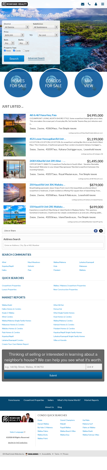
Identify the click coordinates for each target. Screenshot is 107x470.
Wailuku (82, 270)
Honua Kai (58, 309)
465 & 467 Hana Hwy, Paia (43, 115)
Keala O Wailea (8, 313)
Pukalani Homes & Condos (64, 328)
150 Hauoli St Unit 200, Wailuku (48, 206)
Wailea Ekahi (7, 305)
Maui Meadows (34, 262)
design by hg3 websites (17, 442)
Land (27, 51)
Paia (29, 270)
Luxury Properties (9, 289)
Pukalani (57, 270)
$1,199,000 (95, 139)
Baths (20, 40)
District (7, 24)
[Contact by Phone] (89, 4)
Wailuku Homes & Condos (12, 328)
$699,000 (96, 207)
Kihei (4, 262)
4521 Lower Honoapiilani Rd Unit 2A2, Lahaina (48, 139)
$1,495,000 (95, 161)
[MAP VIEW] (89, 82)
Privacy (65, 454)
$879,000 (96, 184)
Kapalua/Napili (8, 266)
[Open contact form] (82, 4)
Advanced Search (36, 58)
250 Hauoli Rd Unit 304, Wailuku (48, 184)
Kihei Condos (7, 317)
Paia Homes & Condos (11, 332)
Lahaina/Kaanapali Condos (12, 340)
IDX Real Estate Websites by (14, 454)
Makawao (83, 266)
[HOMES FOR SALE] (18, 82)
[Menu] (102, 4)
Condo (18, 51)
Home (8, 51)
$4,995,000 (95, 115)
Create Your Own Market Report (15, 344)
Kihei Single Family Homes (64, 313)
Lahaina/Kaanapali (86, 262)
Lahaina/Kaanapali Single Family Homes (69, 336)
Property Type (10, 48)
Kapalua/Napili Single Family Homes (68, 332)
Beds (6, 40)
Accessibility (46, 454)
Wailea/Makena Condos (63, 321)
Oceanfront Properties (11, 285)
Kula (55, 266)
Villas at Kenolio (60, 340)
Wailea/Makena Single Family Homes (16, 321)
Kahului (31, 266)
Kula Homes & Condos (63, 317)
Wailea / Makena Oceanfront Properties (70, 285)
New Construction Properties (66, 289)
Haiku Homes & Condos (11, 309)
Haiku (4, 270)
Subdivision (38, 24)
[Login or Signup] (96, 4)
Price (6, 32)
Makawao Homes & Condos (13, 324)
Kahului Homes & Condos (64, 324)
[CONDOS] (53, 82)
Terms (57, 454)
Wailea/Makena (60, 262)
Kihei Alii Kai (59, 305)
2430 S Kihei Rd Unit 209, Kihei (48, 161)
